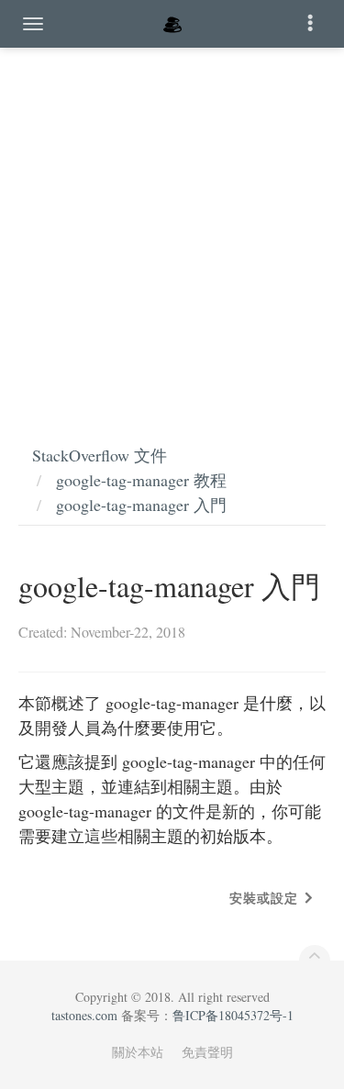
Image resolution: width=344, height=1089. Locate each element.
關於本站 (137, 1052)
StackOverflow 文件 (99, 455)
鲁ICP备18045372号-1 (233, 1015)
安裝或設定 (263, 897)
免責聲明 (207, 1052)
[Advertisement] (172, 227)
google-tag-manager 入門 (141, 505)
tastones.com (84, 1015)
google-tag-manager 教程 (141, 480)
